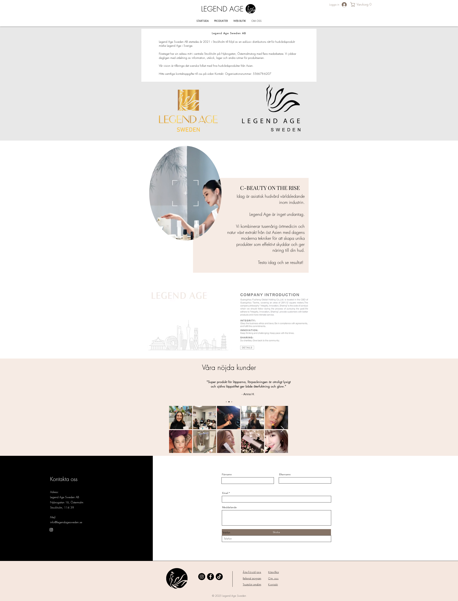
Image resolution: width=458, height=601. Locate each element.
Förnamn (227, 474)
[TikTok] (219, 576)
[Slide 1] (226, 401)
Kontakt (273, 584)
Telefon (226, 532)
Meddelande (229, 507)
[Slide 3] (231, 401)
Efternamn (285, 474)
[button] (362, 4)
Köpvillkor (273, 572)
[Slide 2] (229, 401)
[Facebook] (210, 576)
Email (225, 493)
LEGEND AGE (222, 9)
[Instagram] (51, 530)
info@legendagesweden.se (66, 522)
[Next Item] (282, 429)
